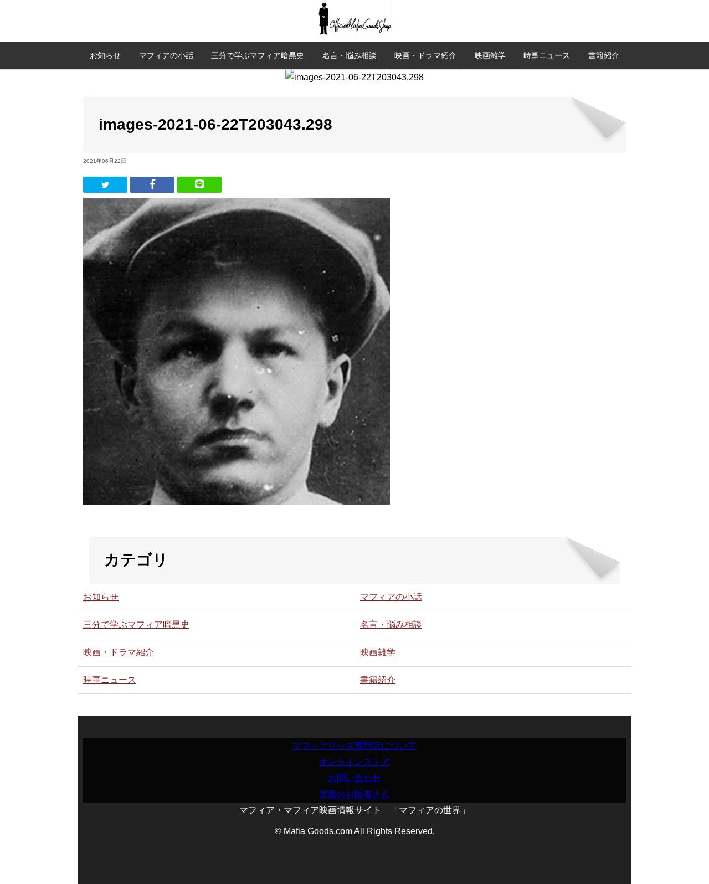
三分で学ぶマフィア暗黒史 (257, 55)
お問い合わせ (354, 778)
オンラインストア (354, 762)
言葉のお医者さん (354, 794)
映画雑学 (490, 55)
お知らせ (105, 55)
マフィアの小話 (166, 55)
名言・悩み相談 (349, 55)
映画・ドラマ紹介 (425, 55)
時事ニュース (546, 55)
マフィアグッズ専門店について (354, 746)
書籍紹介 (603, 55)
